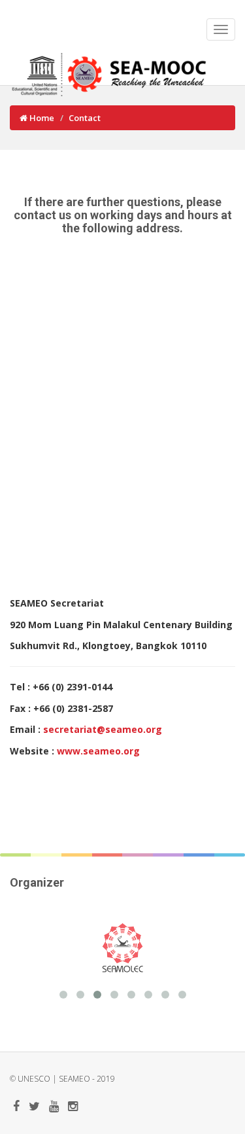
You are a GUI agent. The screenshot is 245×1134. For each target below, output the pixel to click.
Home (40, 118)
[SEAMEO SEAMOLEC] (91, 947)
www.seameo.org (98, 751)
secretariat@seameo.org (102, 729)
